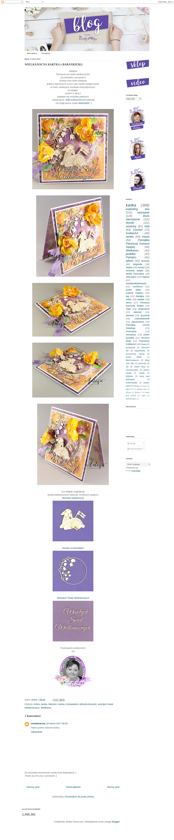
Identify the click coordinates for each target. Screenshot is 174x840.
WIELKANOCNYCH (75, 100)
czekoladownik (142, 318)
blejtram (129, 376)
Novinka (145, 261)
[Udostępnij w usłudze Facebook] (61, 700)
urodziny (131, 226)
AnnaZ (141, 267)
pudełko (131, 253)
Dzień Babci (133, 290)
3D (127, 366)
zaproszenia (137, 322)
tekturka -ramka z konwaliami (63, 704)
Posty (132, 443)
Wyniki (130, 222)
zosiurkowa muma (135, 354)
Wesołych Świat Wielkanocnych (73, 598)
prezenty (142, 363)
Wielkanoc (46, 707)
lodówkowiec (131, 399)
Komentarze (135, 449)
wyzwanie (143, 212)
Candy (142, 373)
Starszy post (113, 787)
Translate (135, 471)
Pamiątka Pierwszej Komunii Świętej (137, 243)
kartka (44, 704)
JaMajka (140, 296)
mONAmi (137, 286)
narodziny (131, 334)
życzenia (144, 315)
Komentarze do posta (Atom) (79, 796)
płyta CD (129, 389)
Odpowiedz (36, 732)
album (129, 260)
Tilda (128, 309)
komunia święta (134, 270)
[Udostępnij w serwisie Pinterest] (63, 700)
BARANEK (84, 103)
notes (128, 299)
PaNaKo (131, 257)
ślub (146, 226)
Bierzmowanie (132, 360)
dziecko (138, 312)
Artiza (37, 704)
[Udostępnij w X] (58, 700)
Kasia (143, 344)
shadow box (141, 389)
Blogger (116, 821)
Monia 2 (138, 392)
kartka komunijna (135, 274)
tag (127, 296)
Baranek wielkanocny (73, 498)
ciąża (143, 395)
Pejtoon (145, 277)
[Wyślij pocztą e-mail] (54, 700)
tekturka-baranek (88, 704)
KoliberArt (132, 233)
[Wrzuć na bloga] (56, 700)
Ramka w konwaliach (73, 548)
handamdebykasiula (136, 283)
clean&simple (132, 370)
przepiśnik (130, 347)
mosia (145, 236)
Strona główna (32, 53)
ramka (129, 236)
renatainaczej (38, 723)
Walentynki (143, 309)
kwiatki (140, 299)
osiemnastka (131, 383)
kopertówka (140, 350)
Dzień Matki (134, 357)
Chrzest (137, 229)
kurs (145, 386)
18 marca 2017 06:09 (57, 723)
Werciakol (131, 277)
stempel (130, 315)
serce (128, 302)
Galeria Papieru (134, 293)
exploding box (137, 209)
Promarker (131, 331)
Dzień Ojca (139, 366)
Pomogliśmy (46, 53)
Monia (128, 392)
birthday (136, 386)
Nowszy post (32, 787)
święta (129, 267)
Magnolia (137, 264)
